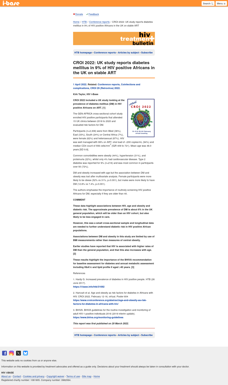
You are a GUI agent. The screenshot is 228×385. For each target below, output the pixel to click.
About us (6, 376)
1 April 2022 (79, 84)
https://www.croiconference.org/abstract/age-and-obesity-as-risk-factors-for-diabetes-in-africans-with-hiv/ (110, 301)
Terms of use (73, 376)
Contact (17, 376)
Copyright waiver (55, 376)
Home (76, 21)
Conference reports (105, 52)
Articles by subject (128, 52)
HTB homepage (83, 52)
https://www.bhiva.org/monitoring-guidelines (98, 317)
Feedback (94, 14)
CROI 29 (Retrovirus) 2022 (105, 88)
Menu (220, 3)
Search (207, 3)
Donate (79, 14)
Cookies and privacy (33, 376)
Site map (86, 376)
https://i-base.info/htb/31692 (88, 286)
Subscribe (147, 52)
